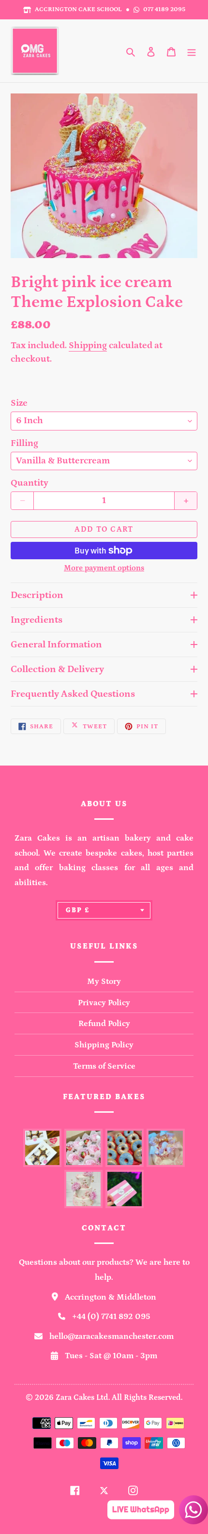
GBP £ (77, 910)
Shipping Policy (104, 1045)
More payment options (104, 568)
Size (19, 403)
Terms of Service (104, 1066)
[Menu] (191, 51)
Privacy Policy (104, 1003)
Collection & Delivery (57, 669)
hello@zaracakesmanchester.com (111, 1336)
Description (37, 595)
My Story (104, 981)
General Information (56, 644)
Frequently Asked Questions (73, 694)
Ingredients (36, 619)
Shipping (88, 345)
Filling (24, 443)
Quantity (29, 483)
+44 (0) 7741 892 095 (111, 1316)
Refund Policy (104, 1023)
